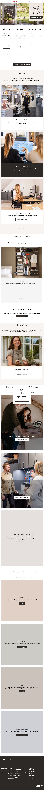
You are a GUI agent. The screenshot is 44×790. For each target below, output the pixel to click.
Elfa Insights (24, 772)
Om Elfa (16, 771)
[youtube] (10, 759)
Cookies (30, 773)
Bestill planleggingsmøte (36, 17)
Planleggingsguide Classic (22, 439)
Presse (23, 770)
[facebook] (2, 759)
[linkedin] (6, 759)
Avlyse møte (3, 770)
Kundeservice (11, 778)
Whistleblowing (32, 778)
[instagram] (4, 759)
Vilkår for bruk (32, 771)
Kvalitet (16, 777)
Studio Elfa (3, 772)
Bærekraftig (17, 773)
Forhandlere (10, 770)
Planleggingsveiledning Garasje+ (22, 497)
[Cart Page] (42, 1)
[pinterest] (8, 759)
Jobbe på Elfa (17, 775)
